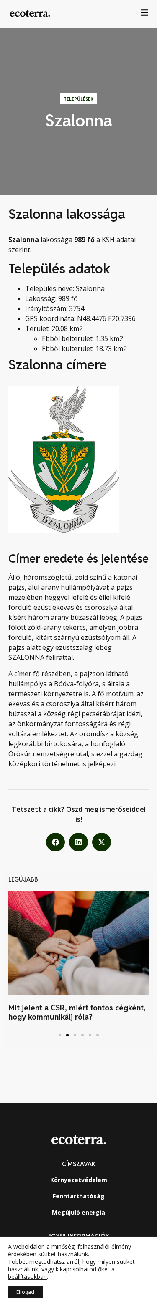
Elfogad (25, 1292)
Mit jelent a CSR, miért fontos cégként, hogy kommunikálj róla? (77, 1012)
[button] (55, 842)
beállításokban (27, 1277)
